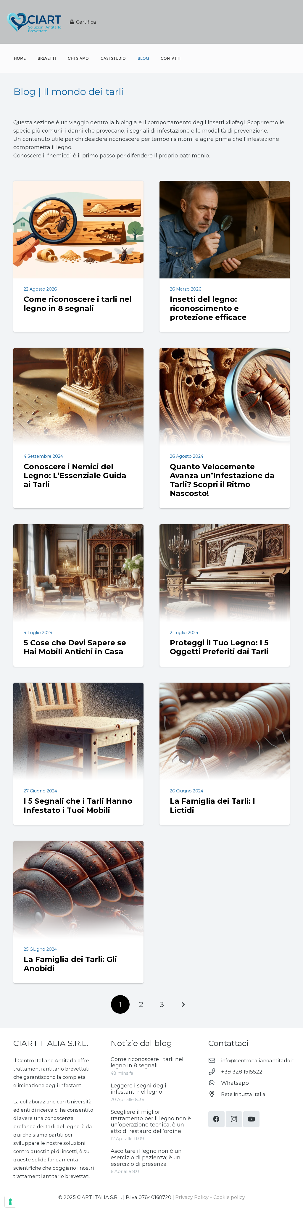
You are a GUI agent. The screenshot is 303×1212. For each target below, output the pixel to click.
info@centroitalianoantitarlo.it (257, 1060)
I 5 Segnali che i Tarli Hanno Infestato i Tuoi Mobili (78, 805)
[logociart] (33, 22)
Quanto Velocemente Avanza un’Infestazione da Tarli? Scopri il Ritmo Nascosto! (222, 480)
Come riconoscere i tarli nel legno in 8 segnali (78, 303)
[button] (151, 58)
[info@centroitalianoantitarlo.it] (214, 1060)
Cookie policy (229, 1197)
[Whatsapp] (214, 1083)
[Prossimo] (182, 1004)
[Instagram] (234, 1119)
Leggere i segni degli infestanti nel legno (138, 1088)
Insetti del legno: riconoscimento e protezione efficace (208, 308)
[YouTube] (251, 1119)
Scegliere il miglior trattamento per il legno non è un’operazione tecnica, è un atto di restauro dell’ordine (151, 1121)
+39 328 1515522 (241, 1071)
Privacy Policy (192, 1197)
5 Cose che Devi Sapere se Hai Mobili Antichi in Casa (75, 647)
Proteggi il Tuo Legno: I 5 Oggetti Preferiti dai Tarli (219, 647)
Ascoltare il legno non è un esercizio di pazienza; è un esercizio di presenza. (146, 1157)
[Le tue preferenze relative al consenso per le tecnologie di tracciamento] (10, 1201)
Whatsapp (235, 1083)
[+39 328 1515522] (214, 1071)
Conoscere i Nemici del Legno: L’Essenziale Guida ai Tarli (75, 475)
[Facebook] (216, 1119)
